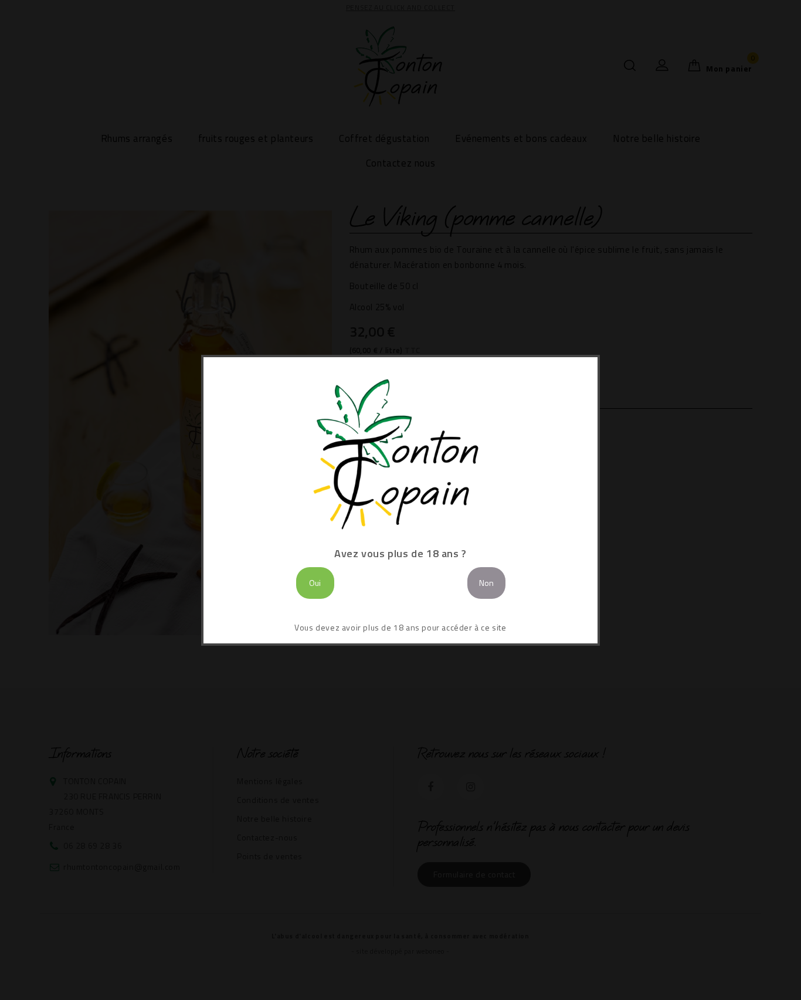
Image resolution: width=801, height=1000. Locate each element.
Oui (315, 583)
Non (486, 583)
